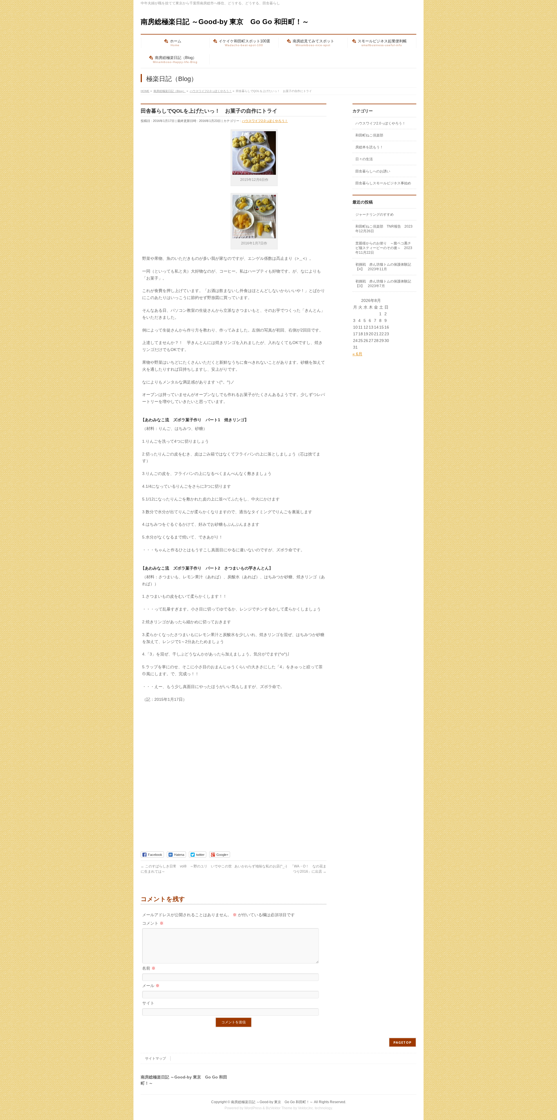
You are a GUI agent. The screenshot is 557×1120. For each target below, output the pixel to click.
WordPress (253, 1108)
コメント (153, 923)
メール (151, 985)
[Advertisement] (184, 167)
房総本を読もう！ (369, 147)
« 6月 (357, 354)
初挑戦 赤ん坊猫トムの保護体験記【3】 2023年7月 (383, 283)
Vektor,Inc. (306, 1108)
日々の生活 (364, 159)
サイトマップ (155, 1058)
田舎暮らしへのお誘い (372, 171)
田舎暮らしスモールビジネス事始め (383, 183)
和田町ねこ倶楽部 (369, 135)
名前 (148, 968)
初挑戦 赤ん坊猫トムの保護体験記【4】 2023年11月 (383, 266)
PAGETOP (402, 1042)
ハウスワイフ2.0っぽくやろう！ (265, 121)
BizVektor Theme (279, 1108)
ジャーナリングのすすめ (374, 215)
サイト (148, 1003)
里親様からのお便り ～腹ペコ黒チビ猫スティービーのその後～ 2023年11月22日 (383, 248)
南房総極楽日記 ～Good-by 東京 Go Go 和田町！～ (225, 22)
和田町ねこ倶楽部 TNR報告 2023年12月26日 (384, 228)
